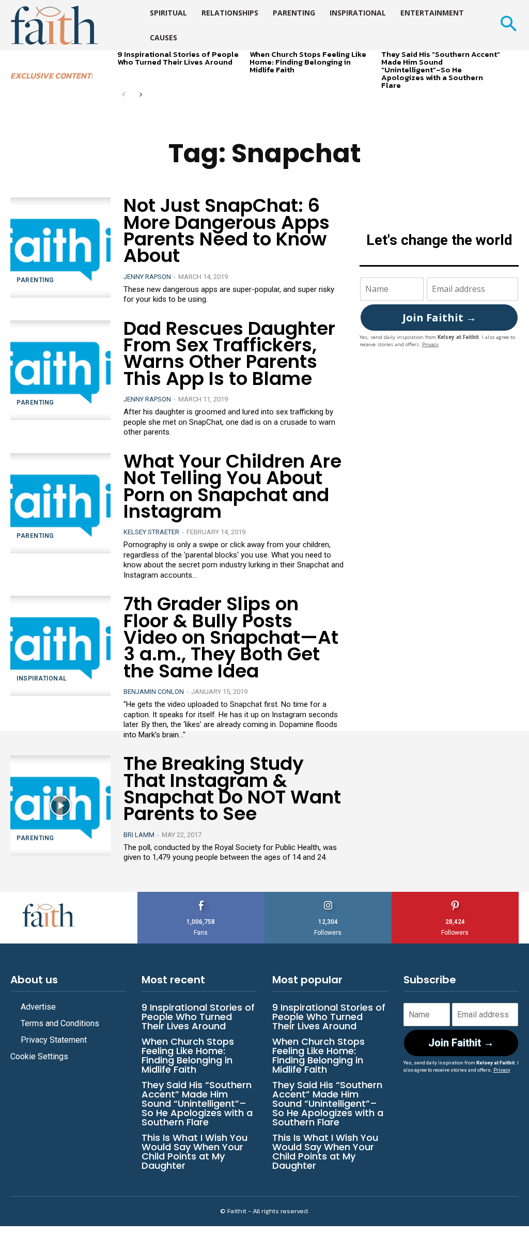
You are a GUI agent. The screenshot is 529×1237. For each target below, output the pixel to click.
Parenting (35, 280)
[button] (508, 25)
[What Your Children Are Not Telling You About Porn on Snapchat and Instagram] (60, 503)
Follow (328, 895)
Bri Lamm (138, 835)
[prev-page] (123, 95)
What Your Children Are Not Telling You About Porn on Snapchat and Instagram (232, 486)
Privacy (430, 344)
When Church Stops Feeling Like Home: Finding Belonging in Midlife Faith (308, 61)
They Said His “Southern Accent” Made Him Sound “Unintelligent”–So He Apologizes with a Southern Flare (440, 69)
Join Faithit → (439, 317)
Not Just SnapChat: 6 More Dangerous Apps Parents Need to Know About (226, 230)
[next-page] (140, 95)
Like (201, 895)
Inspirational (42, 678)
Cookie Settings (39, 1056)
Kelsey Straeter (151, 532)
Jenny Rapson (147, 277)
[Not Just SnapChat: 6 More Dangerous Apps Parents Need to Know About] (60, 247)
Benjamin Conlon (153, 691)
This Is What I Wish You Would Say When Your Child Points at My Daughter (194, 1151)
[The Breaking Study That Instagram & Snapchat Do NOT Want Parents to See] (60, 805)
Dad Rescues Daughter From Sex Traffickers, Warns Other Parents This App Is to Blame (229, 353)
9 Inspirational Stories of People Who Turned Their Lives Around (178, 58)
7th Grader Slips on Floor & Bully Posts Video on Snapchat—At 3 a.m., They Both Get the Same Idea (230, 637)
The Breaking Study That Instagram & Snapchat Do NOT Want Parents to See (232, 788)
